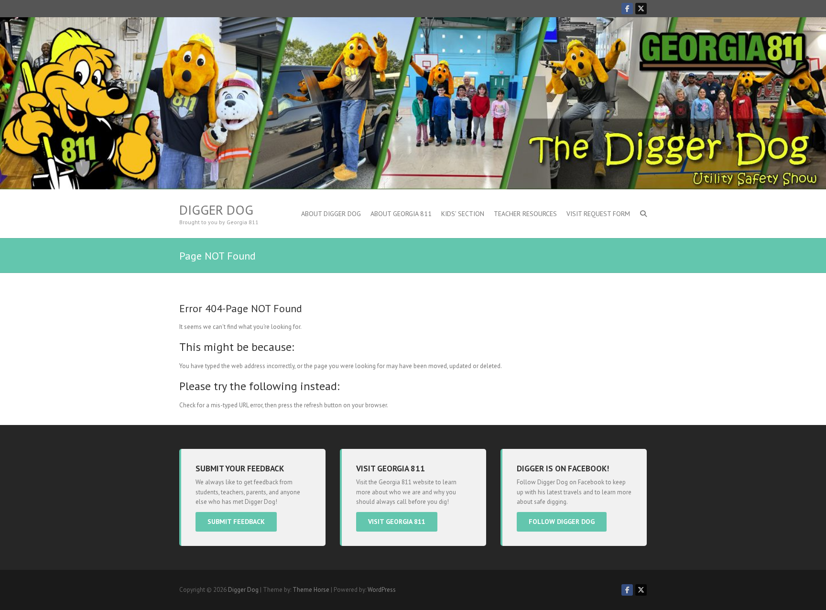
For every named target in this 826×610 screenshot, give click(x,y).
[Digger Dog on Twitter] (641, 8)
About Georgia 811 (401, 213)
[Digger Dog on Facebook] (627, 8)
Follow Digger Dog (562, 521)
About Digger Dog (331, 213)
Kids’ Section (462, 213)
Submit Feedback (236, 521)
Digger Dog (216, 209)
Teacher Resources (525, 213)
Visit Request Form (598, 213)
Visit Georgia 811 (396, 521)
